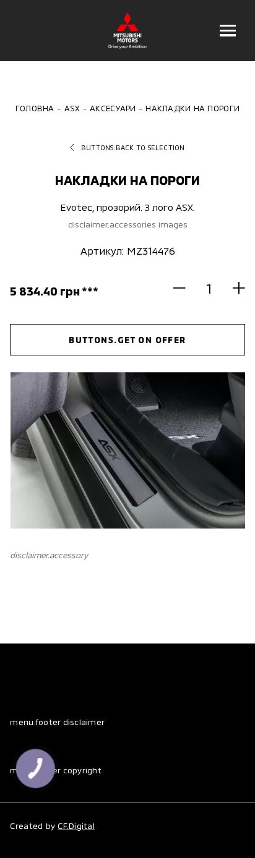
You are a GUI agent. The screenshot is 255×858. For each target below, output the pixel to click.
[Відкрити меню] (228, 31)
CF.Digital (76, 826)
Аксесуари (113, 108)
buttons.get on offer (127, 339)
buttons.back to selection (133, 147)
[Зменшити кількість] (185, 288)
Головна (34, 108)
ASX (72, 108)
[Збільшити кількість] (232, 288)
